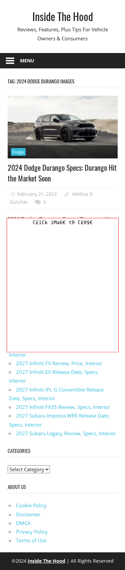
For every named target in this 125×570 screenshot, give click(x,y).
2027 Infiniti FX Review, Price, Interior (59, 363)
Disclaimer (28, 514)
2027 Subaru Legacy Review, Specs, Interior (66, 433)
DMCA (23, 523)
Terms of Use (31, 540)
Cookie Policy (31, 505)
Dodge (18, 152)
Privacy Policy (32, 531)
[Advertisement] (62, 289)
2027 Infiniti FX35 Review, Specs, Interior (63, 407)
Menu (27, 60)
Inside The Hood (62, 16)
